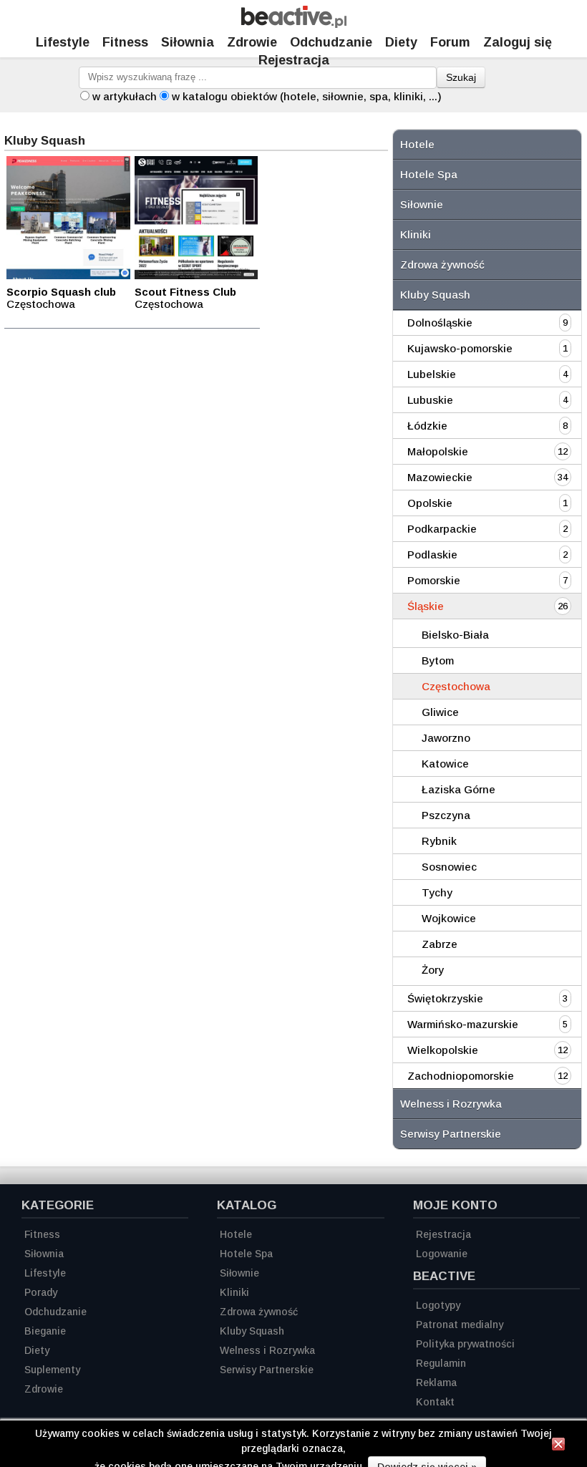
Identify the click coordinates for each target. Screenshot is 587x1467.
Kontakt (435, 1402)
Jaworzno (446, 738)
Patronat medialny (459, 1324)
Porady (40, 1292)
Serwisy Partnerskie (450, 1134)
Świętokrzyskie (445, 998)
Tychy (437, 892)
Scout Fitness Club (185, 292)
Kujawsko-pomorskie (460, 348)
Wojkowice (449, 918)
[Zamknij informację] (558, 1446)
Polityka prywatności (465, 1344)
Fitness (125, 42)
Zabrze (439, 944)
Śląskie (425, 606)
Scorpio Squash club (61, 292)
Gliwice (440, 712)
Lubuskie (430, 400)
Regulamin (441, 1363)
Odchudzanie (331, 42)
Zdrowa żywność (442, 264)
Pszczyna (446, 815)
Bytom (438, 660)
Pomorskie (433, 580)
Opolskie (429, 503)
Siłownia (187, 42)
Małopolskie (437, 451)
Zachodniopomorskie (460, 1076)
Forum (450, 42)
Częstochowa (456, 686)
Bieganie (45, 1331)
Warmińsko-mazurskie (462, 1024)
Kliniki (415, 234)
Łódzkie (427, 426)
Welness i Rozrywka (451, 1104)
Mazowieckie (439, 477)
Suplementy (52, 1369)
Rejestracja (293, 60)
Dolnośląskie (439, 322)
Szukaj (461, 77)
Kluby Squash (435, 295)
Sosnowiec (449, 867)
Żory (433, 970)
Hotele (417, 144)
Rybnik (439, 841)
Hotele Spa (428, 174)
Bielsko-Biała (455, 635)
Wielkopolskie (442, 1050)
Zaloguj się (517, 42)
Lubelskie (431, 374)
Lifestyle (62, 42)
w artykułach (124, 96)
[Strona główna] (293, 24)
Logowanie (441, 1253)
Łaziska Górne (458, 789)
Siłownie (421, 204)
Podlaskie (432, 554)
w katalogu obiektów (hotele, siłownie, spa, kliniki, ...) (307, 96)
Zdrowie (252, 42)
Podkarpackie (442, 529)
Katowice (445, 763)
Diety (401, 42)
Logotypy (438, 1305)
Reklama (436, 1382)
